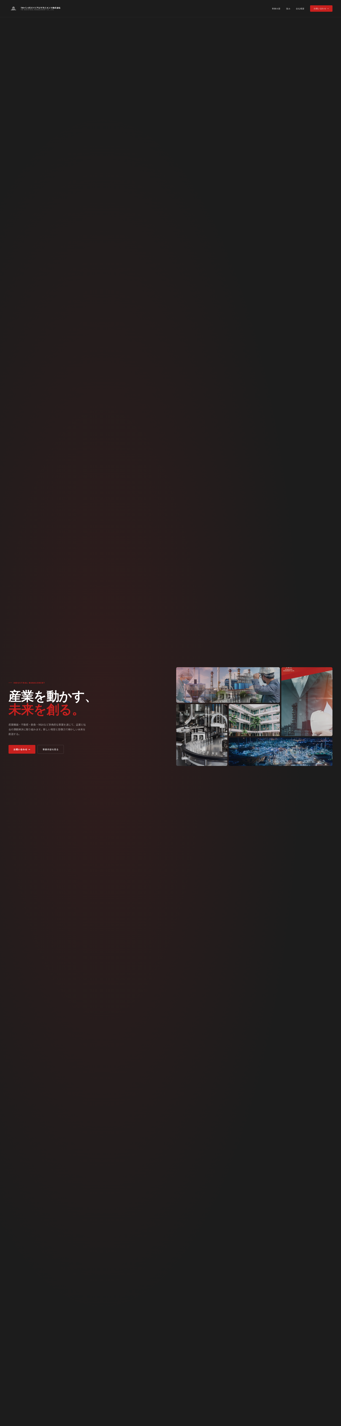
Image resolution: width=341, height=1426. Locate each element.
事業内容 (276, 8)
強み (288, 8)
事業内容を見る (51, 749)
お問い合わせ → (321, 8)
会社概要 (300, 8)
